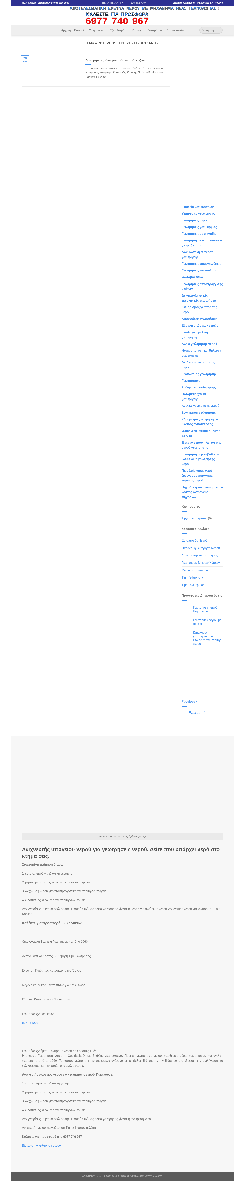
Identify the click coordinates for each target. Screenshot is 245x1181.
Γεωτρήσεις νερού (195, 220)
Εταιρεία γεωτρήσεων (198, 206)
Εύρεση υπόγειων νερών (200, 325)
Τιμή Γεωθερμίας (193, 585)
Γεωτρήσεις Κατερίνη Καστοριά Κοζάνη (115, 60)
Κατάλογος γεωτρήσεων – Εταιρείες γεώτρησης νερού (207, 638)
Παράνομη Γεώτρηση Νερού (201, 548)
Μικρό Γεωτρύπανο (195, 570)
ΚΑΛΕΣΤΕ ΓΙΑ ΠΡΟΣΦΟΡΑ (117, 14)
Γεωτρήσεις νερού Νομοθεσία (205, 609)
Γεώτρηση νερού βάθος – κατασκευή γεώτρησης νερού (200, 459)
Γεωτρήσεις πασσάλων (199, 270)
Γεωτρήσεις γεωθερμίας (199, 227)
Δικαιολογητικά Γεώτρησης (200, 555)
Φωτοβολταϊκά (192, 277)
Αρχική (66, 30)
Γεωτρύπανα (191, 380)
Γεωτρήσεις (155, 30)
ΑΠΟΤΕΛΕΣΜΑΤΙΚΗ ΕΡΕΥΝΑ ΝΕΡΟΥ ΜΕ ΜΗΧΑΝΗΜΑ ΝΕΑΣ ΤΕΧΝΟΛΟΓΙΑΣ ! (145, 8)
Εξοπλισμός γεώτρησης (199, 374)
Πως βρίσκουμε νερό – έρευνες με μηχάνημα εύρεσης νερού (198, 475)
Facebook (189, 701)
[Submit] (219, 30)
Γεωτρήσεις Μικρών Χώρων (201, 562)
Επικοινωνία (175, 30)
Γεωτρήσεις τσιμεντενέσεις (201, 263)
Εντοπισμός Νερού (194, 540)
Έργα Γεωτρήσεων (194, 518)
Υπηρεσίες (96, 30)
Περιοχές (138, 30)
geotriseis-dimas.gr (116, 1175)
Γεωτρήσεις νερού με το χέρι (207, 621)
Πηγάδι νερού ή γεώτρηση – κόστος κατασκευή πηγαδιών (202, 492)
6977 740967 (31, 1022)
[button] (31, 1153)
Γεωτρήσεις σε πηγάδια (199, 233)
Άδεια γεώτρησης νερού (199, 344)
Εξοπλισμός (118, 30)
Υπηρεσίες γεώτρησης (198, 213)
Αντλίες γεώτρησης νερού (200, 405)
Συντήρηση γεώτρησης (199, 412)
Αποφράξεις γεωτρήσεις (199, 318)
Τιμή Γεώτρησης (193, 577)
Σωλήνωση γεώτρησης (199, 387)
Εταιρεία (80, 30)
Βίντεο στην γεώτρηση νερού (41, 1145)
